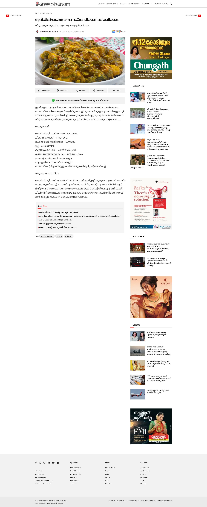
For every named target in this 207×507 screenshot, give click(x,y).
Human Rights (75, 474)
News (100, 4)
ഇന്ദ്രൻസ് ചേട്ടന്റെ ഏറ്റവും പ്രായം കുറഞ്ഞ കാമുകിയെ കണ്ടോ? (158, 363)
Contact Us (39, 474)
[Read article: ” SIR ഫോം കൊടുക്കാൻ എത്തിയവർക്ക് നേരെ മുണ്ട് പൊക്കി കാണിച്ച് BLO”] (137, 380)
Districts (111, 4)
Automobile (145, 468)
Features (73, 477)
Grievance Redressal (43, 484)
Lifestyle (143, 477)
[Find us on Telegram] (58, 462)
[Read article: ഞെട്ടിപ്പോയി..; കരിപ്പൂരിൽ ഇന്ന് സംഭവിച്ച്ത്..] (137, 394)
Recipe (49, 13)
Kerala (107, 471)
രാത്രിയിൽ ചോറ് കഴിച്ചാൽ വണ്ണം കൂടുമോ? (59, 212)
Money (143, 484)
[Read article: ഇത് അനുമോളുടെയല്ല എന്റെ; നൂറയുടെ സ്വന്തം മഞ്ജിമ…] (137, 336)
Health (143, 474)
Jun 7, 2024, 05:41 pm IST (73, 31)
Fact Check (134, 4)
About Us (39, 471)
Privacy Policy (40, 477)
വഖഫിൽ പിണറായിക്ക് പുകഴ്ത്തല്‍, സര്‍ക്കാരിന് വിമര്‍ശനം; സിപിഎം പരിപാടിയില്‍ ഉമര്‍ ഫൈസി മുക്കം (158, 98)
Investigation (161, 4)
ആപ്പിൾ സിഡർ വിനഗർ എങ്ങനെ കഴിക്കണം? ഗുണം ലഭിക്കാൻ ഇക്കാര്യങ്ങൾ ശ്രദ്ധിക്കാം (79, 216)
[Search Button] (171, 4)
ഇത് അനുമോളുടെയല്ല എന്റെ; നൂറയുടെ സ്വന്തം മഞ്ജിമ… (157, 334)
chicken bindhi (47, 236)
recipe (59, 236)
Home (37, 13)
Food (43, 13)
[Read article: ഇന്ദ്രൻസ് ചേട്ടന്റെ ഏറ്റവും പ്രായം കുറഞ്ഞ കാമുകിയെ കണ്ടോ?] (137, 365)
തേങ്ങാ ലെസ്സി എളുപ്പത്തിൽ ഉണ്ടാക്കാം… (57, 227)
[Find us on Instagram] (44, 462)
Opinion (73, 484)
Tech (142, 481)
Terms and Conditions (43, 481)
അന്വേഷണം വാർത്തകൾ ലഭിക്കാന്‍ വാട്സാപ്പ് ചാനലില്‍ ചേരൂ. (82, 100)
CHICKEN (68, 236)
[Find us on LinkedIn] (49, 462)
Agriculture (144, 471)
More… (147, 4)
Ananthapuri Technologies (54, 503)
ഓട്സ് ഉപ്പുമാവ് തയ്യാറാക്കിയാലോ (55, 223)
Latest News (110, 468)
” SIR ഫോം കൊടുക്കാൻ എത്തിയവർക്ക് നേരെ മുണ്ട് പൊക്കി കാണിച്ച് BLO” (158, 378)
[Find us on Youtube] (53, 462)
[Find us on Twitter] (40, 462)
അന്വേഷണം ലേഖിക (49, 31)
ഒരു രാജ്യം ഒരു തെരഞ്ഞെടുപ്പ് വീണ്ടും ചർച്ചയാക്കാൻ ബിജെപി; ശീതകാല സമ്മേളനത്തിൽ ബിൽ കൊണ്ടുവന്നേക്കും (158, 144)
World (107, 477)
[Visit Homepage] (52, 3)
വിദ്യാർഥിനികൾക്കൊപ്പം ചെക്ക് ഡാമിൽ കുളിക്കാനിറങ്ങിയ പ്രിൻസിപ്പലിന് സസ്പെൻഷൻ (157, 114)
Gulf (122, 4)
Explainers (74, 481)
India (107, 474)
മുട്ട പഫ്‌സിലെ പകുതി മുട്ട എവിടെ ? (55, 220)
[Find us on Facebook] (36, 462)
